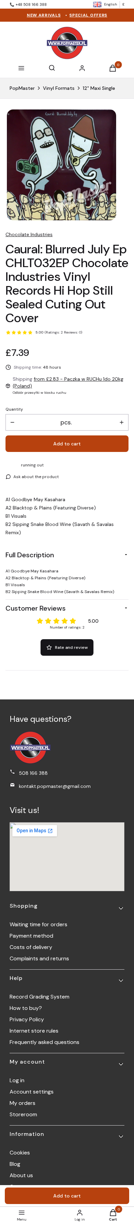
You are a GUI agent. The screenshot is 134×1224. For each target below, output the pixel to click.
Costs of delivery (31, 947)
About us (21, 1175)
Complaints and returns (39, 958)
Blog (15, 1164)
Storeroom (23, 1114)
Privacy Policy (27, 1019)
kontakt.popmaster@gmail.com (55, 786)
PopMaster (22, 88)
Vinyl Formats (59, 88)
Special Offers (88, 15)
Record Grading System (39, 996)
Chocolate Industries (29, 234)
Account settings (32, 1091)
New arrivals (43, 15)
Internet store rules (34, 1030)
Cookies (20, 1152)
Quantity (14, 409)
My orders (22, 1103)
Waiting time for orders (38, 924)
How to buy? (26, 1008)
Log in (17, 1080)
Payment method (31, 935)
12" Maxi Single (99, 88)
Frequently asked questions (44, 1042)
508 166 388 (33, 773)
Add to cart (67, 444)
